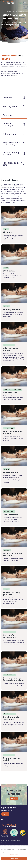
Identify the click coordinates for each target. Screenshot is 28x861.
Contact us (23, 845)
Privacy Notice (5, 840)
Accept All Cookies (14, 858)
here (15, 75)
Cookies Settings (14, 854)
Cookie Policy (5, 842)
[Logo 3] (23, 832)
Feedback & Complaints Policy (9, 845)
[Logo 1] (5, 832)
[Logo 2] (14, 832)
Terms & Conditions (16, 840)
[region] (14, 853)
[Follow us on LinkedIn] (2, 820)
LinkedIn (14, 799)
